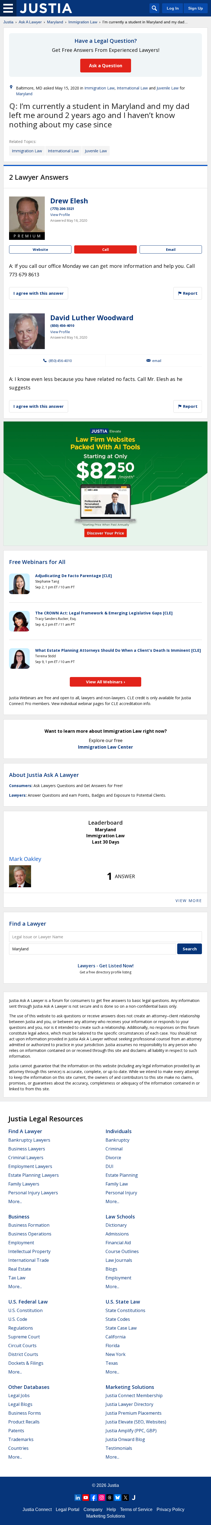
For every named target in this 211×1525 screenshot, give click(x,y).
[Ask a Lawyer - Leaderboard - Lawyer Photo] (20, 876)
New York (116, 1354)
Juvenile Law (168, 88)
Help (111, 1509)
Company (93, 1509)
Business (18, 1216)
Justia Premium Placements (134, 1413)
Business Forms (24, 1413)
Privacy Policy (170, 1509)
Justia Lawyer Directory (129, 1404)
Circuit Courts (22, 1346)
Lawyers (17, 795)
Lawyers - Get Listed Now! (106, 966)
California (116, 1337)
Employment (21, 1243)
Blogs (111, 1269)
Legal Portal (67, 1509)
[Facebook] (93, 1497)
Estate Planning (122, 1175)
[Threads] (109, 1497)
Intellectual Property (29, 1251)
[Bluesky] (117, 1497)
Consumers (20, 785)
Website (40, 249)
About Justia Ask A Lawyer (44, 775)
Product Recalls (24, 1422)
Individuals (119, 1131)
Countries (18, 1448)
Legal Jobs (19, 1395)
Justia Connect (37, 1509)
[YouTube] (85, 1497)
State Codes (118, 1319)
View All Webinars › (105, 681)
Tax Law (16, 1278)
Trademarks (21, 1439)
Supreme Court (24, 1337)
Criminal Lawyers (25, 1158)
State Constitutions (125, 1310)
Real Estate (19, 1269)
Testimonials (119, 1448)
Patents (16, 1431)
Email (171, 249)
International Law (132, 88)
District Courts (23, 1354)
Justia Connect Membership (134, 1395)
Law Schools (120, 1216)
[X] (125, 1497)
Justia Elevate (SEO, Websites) (136, 1422)
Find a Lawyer (27, 923)
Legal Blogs (20, 1404)
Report (190, 293)
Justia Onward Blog (125, 1439)
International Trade (28, 1260)
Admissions (117, 1234)
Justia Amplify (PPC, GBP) (131, 1431)
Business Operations (29, 1234)
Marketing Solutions (130, 1387)
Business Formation (28, 1225)
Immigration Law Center (105, 747)
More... (15, 1201)
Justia (8, 22)
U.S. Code (17, 1319)
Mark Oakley (25, 859)
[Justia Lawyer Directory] (133, 1497)
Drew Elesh (69, 200)
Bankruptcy (117, 1140)
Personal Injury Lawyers (33, 1193)
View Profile (60, 214)
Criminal (114, 1149)
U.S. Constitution (25, 1310)
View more (189, 900)
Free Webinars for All (37, 562)
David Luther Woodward (92, 317)
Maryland (55, 22)
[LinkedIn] (77, 1497)
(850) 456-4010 (62, 325)
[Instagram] (101, 1497)
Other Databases (28, 1387)
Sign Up (195, 8)
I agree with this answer (38, 293)
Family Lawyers (23, 1184)
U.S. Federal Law (28, 1301)
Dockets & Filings (25, 1363)
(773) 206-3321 (62, 208)
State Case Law (121, 1328)
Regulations (20, 1328)
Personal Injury (121, 1193)
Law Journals (119, 1260)
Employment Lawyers (30, 1166)
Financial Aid (118, 1243)
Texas (112, 1363)
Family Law (117, 1184)
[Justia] (46, 8)
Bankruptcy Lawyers (29, 1140)
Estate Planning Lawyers (33, 1175)
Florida (113, 1346)
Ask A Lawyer (30, 22)
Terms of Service (136, 1509)
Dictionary (116, 1225)
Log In (173, 8)
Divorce (113, 1158)
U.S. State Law (123, 1301)
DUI (109, 1166)
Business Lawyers (26, 1149)
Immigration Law (82, 22)
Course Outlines (122, 1251)
